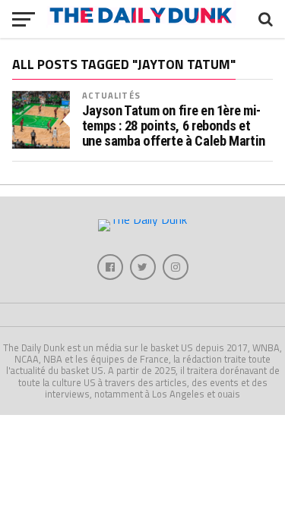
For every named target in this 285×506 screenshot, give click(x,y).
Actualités (111, 95)
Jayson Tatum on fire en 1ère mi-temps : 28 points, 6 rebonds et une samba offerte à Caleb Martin (173, 126)
